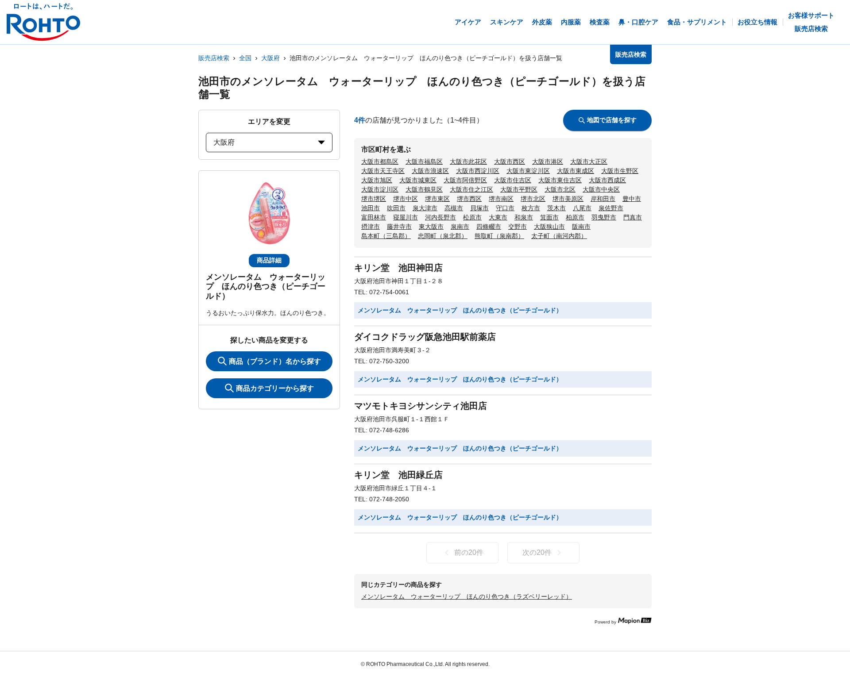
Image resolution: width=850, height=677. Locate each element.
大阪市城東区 (418, 180)
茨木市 (556, 208)
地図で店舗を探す (612, 119)
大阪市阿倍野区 (465, 180)
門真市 (632, 217)
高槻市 (453, 208)
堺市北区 (533, 198)
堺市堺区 (373, 198)
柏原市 (575, 217)
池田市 (370, 208)
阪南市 (581, 226)
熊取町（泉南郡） (499, 235)
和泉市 (523, 217)
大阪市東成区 (575, 170)
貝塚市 (479, 208)
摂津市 (370, 226)
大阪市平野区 (518, 189)
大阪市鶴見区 (424, 189)
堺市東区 (437, 198)
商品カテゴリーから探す (275, 388)
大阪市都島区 (379, 161)
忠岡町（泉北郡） (443, 235)
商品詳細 (269, 260)
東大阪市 (431, 226)
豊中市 (631, 198)
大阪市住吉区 (512, 180)
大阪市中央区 (601, 189)
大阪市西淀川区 (477, 170)
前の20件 (468, 552)
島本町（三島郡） (386, 235)
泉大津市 (425, 208)
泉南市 (460, 226)
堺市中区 (405, 198)
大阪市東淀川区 (528, 170)
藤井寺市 (399, 226)
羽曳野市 (603, 217)
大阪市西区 (509, 161)
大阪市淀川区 (379, 189)
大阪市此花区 (468, 161)
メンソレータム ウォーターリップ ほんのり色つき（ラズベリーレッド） (466, 596)
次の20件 (537, 552)
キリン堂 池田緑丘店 (398, 475)
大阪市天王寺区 (383, 170)
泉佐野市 (611, 208)
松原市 (472, 217)
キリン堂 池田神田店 (398, 268)
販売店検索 (213, 58)
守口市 (505, 208)
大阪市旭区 (376, 180)
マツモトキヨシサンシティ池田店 (420, 406)
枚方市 (531, 208)
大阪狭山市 (549, 226)
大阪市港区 (547, 161)
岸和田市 (603, 198)
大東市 (498, 217)
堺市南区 (501, 198)
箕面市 (549, 217)
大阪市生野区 (619, 170)
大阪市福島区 (424, 161)
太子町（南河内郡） (559, 235)
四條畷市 (488, 226)
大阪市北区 (560, 189)
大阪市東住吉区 (560, 180)
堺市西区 (469, 198)
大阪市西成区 (607, 180)
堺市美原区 (567, 198)
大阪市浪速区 (430, 170)
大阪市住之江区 (471, 189)
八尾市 (582, 208)
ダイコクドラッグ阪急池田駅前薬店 (425, 337)
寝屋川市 (405, 217)
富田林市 (373, 217)
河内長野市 (440, 217)
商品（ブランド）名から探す (275, 361)
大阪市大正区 (588, 161)
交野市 (517, 226)
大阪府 (270, 58)
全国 (245, 58)
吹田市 (396, 208)
